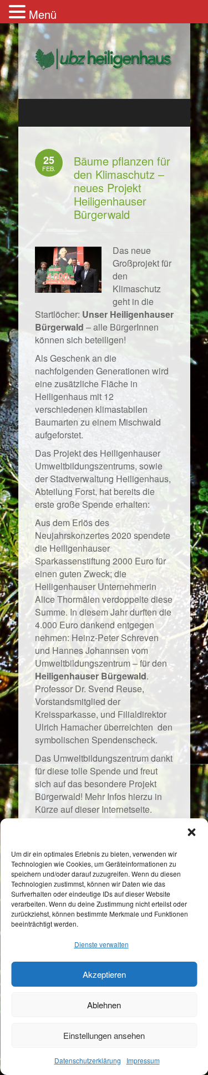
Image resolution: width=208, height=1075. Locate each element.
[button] (191, 832)
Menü (43, 14)
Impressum (143, 1060)
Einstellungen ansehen (104, 1035)
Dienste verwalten (101, 944)
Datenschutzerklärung (87, 1060)
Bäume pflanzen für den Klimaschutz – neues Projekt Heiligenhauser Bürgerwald (122, 187)
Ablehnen (104, 1005)
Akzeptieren (104, 974)
